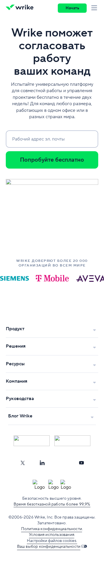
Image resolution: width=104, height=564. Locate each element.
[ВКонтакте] (61, 463)
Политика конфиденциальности (51, 529)
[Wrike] (21, 8)
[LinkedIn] (42, 463)
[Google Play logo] (72, 440)
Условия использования (51, 534)
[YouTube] (81, 463)
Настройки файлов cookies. (52, 540)
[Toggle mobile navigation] (95, 8)
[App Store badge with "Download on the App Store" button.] (32, 440)
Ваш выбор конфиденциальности (49, 546)
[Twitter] (22, 463)
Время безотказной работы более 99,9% (52, 504)
